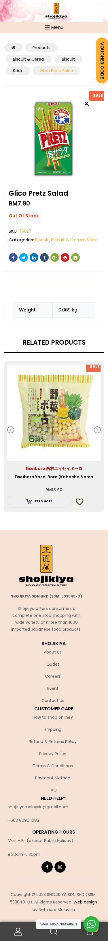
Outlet (52, 664)
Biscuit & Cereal (68, 240)
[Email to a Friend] (75, 257)
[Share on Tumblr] (44, 257)
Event (52, 688)
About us (53, 652)
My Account (18, 931)
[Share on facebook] (13, 257)
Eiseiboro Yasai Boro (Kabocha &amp (54, 477)
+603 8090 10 (21, 820)
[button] (87, 103)
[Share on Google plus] (54, 257)
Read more (43, 501)
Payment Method (52, 778)
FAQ (53, 790)
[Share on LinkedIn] (34, 257)
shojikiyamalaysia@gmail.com (38, 807)
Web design (85, 902)
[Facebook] (47, 867)
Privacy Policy (52, 754)
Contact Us (52, 700)
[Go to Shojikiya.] (13, 48)
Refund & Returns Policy (53, 741)
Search (54, 931)
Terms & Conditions (53, 766)
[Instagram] (60, 867)
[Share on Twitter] (23, 257)
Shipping (52, 729)
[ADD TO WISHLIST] (79, 502)
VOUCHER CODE (102, 60)
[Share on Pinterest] (65, 257)
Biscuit (42, 240)
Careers (53, 676)
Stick (92, 240)
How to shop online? (53, 717)
